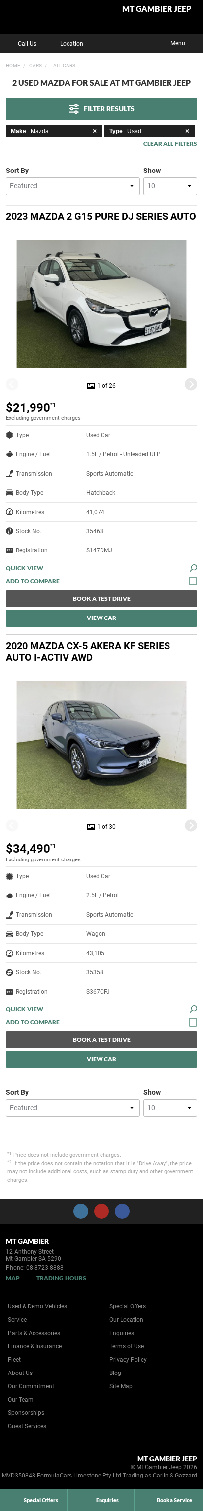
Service (17, 1319)
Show (152, 170)
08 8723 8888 (45, 1267)
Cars (35, 65)
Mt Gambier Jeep (156, 9)
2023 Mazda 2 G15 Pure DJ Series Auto (101, 216)
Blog (115, 1373)
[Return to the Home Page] (24, 1468)
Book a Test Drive (102, 598)
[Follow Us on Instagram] (80, 1211)
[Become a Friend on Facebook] (122, 1211)
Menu (177, 43)
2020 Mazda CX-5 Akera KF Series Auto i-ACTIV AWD (88, 651)
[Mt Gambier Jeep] (31, 17)
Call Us (27, 43)
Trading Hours (61, 1278)
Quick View (24, 568)
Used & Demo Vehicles (37, 1306)
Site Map (121, 1386)
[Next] (191, 384)
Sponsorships (26, 1412)
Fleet (14, 1359)
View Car (101, 617)
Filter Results (109, 108)
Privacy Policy (128, 1359)
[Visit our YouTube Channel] (101, 1211)
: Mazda (30, 131)
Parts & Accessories (34, 1333)
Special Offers (127, 1306)
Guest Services (27, 1426)
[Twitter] (13, 64)
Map (13, 1278)
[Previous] (12, 384)
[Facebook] (4, 64)
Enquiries (121, 1333)
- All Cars (62, 65)
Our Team (21, 1399)
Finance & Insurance (35, 1346)
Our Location (126, 1319)
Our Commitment (31, 1386)
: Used (125, 131)
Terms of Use (126, 1346)
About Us (20, 1373)
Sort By (17, 170)
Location (71, 43)
